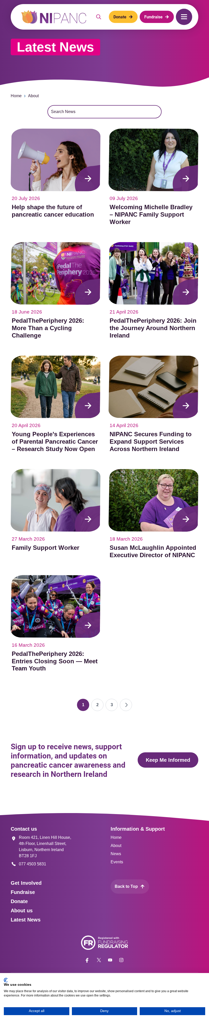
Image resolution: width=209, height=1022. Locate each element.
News (116, 854)
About (33, 96)
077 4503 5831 (32, 864)
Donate (19, 901)
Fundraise (23, 892)
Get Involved (26, 883)
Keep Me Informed (168, 760)
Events (117, 862)
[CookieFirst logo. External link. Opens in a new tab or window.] (6, 980)
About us (22, 910)
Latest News (26, 920)
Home (16, 96)
